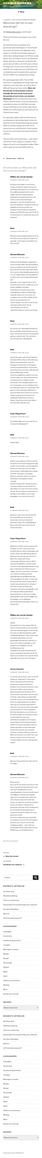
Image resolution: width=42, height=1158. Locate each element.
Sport (5, 976)
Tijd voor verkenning (11, 900)
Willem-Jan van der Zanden (21, 177)
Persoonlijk (7, 963)
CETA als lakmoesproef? (12, 918)
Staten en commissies (11, 981)
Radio (5, 972)
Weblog (20, 158)
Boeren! (6, 914)
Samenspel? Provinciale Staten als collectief (20, 905)
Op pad (6, 958)
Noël (12, 350)
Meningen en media (10, 949)
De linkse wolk (8, 891)
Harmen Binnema (17, 3)
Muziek (6, 954)
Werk (5, 989)
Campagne (7, 932)
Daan (12, 228)
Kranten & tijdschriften (12, 941)
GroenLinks (11, 158)
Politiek (6, 967)
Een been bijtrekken (10, 909)
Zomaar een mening (10, 994)
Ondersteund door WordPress (13, 1153)
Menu (22, 12)
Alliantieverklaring (10, 896)
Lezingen (6, 945)
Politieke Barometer (13, 32)
